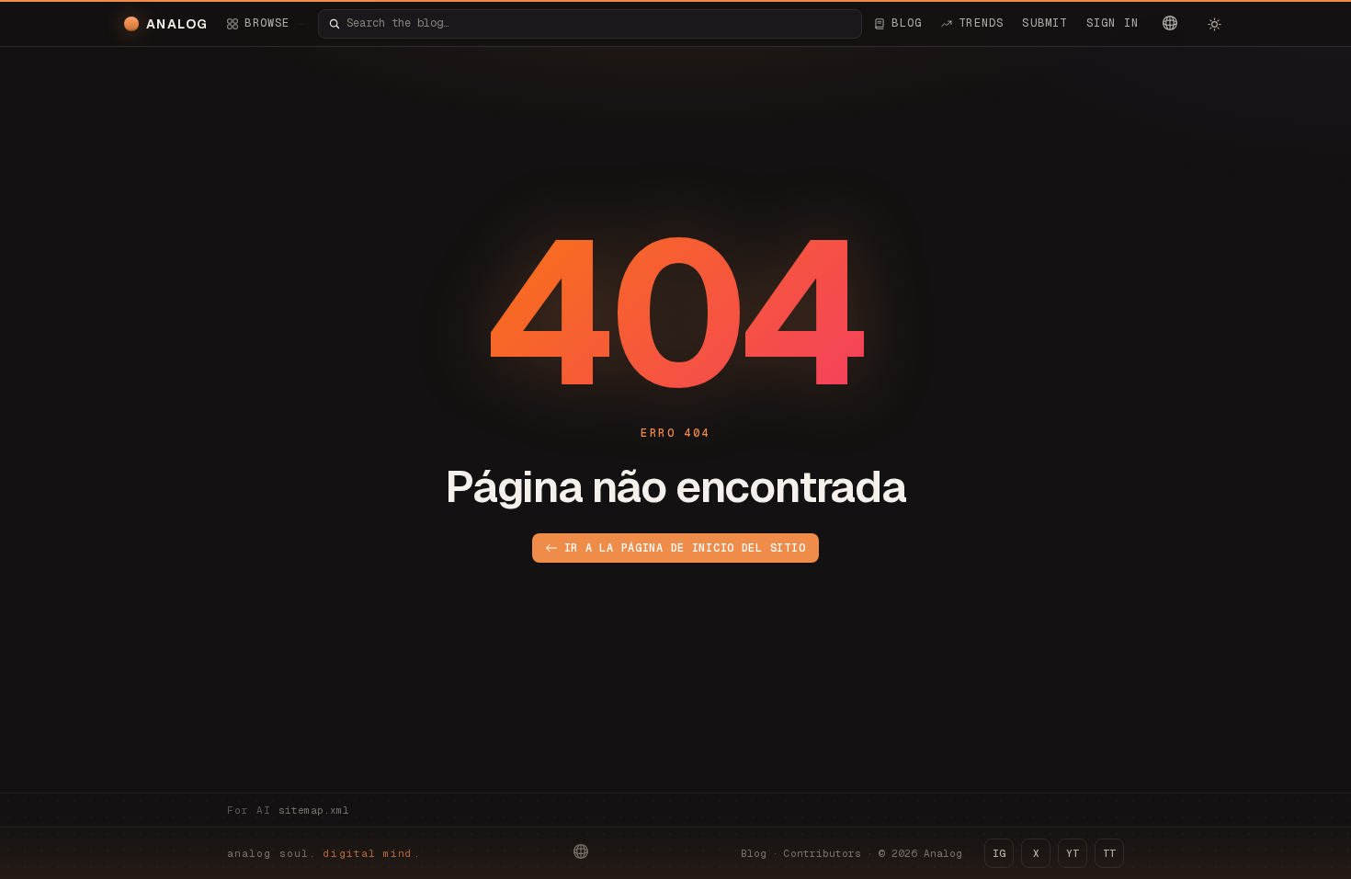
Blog (753, 853)
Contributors (822, 853)
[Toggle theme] (1214, 24)
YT (1072, 853)
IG (999, 853)
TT (1109, 853)
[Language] (1170, 23)
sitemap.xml (313, 810)
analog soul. (324, 853)
